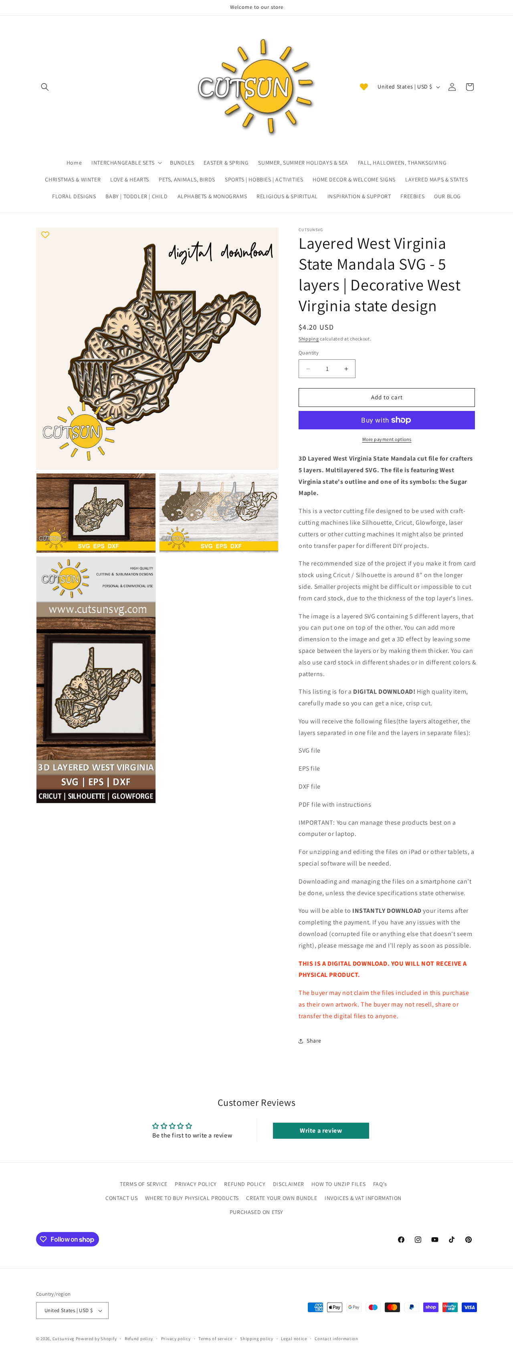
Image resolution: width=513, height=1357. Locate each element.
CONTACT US (121, 1198)
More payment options (387, 439)
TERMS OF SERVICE (144, 1184)
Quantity (309, 353)
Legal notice (294, 1338)
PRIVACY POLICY (195, 1184)
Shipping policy (256, 1338)
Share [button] (314, 1040)
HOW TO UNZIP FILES (338, 1184)
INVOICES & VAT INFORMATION (363, 1198)
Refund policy (139, 1338)
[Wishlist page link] (364, 87)
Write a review (321, 1131)
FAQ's (380, 1184)
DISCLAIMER (288, 1184)
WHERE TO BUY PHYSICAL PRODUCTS (192, 1198)
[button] (45, 87)
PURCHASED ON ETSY (256, 1212)
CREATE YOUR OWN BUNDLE (281, 1198)
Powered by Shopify (96, 1338)
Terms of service (215, 1338)
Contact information (336, 1338)
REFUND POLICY (244, 1184)
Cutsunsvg (64, 1338)
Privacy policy (176, 1338)
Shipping (309, 339)
